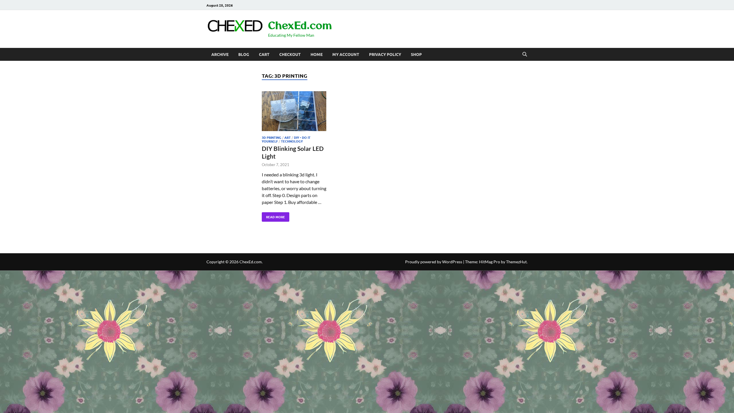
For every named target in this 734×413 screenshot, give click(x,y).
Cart (264, 54)
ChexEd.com (300, 24)
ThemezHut (516, 261)
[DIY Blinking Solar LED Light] (294, 112)
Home (317, 54)
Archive (220, 54)
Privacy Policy (385, 54)
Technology (292, 141)
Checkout (290, 54)
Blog (243, 54)
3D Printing (271, 137)
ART (287, 137)
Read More (273, 215)
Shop (416, 54)
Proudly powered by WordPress (433, 261)
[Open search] (524, 54)
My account (345, 54)
